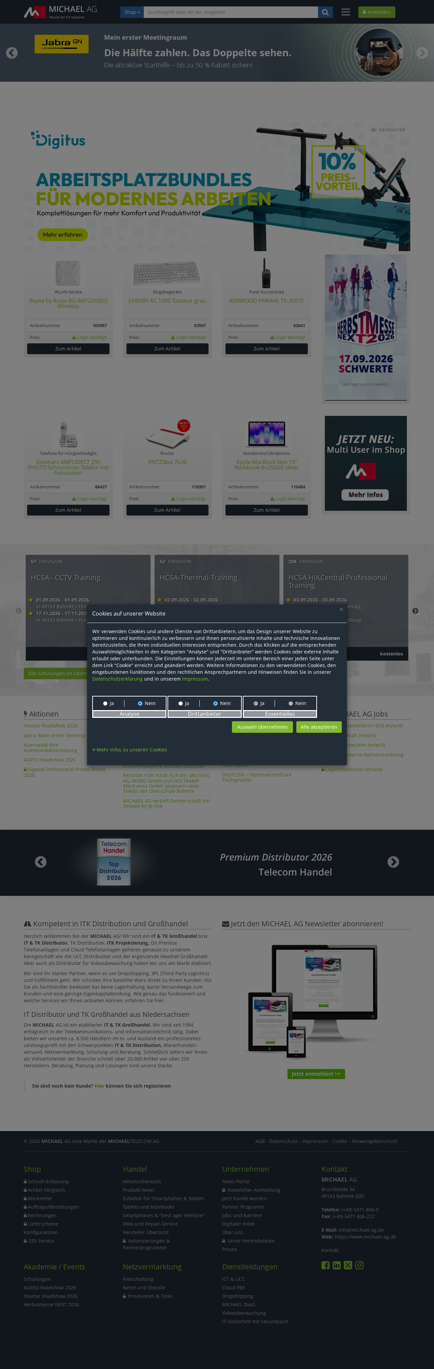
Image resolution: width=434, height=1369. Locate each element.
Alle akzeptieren (319, 727)
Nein (150, 703)
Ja (112, 703)
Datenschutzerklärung (117, 679)
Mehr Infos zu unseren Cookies (131, 749)
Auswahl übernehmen (262, 727)
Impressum (195, 679)
